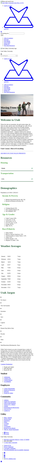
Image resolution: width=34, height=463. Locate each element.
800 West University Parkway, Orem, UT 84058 (16, 439)
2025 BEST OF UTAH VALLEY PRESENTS (13, 153)
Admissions (7, 377)
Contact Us (7, 410)
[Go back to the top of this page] (1, 461)
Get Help (6, 423)
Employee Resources (9, 390)
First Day (6, 39)
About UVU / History (9, 404)
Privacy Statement (8, 447)
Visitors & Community (10, 401)
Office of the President (10, 403)
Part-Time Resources (9, 45)
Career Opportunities (9, 388)
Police (5, 422)
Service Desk (7, 419)
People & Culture (8, 393)
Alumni (6, 406)
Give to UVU (7, 409)
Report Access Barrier (9, 428)
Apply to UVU (8, 5)
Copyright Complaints (10, 448)
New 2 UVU (20, 3)
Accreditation (7, 381)
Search (6, 425)
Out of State (7, 42)
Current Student (8, 380)
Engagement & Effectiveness (11, 407)
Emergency (7, 420)
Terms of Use (7, 445)
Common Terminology (7, 364)
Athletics (6, 400)
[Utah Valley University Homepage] (9, 3)
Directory (6, 391)
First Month (7, 41)
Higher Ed (6, 44)
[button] (17, 1)
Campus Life (7, 378)
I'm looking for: (5, 33)
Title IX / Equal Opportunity (11, 429)
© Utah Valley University (10, 442)
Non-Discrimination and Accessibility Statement (16, 450)
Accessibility (7, 426)
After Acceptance (8, 38)
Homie (3, 168)
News (7, 432)
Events (7, 434)
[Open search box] (1, 32)
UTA (2, 179)
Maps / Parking (8, 417)
